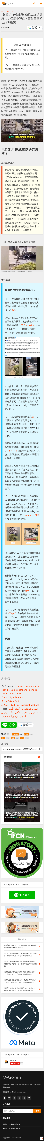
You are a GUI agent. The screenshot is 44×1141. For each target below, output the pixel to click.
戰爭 (13, 11)
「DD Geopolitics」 (28, 325)
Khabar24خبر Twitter (11, 701)
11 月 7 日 (12, 450)
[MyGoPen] (9, 4)
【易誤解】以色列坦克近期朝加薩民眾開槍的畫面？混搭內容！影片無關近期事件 (21, 796)
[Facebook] (4, 1098)
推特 (37, 515)
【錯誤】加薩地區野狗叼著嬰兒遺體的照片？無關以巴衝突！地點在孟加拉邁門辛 (21, 776)
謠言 (8, 11)
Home (2, 11)
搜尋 (37, 1111)
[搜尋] (34, 3)
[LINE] (19, 1098)
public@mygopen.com (18, 1092)
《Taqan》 (12, 613)
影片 (14, 310)
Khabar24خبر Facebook (13, 697)
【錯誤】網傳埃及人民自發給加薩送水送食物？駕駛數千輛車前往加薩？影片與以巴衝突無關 (21, 815)
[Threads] (24, 1098)
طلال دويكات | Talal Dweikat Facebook (20, 705)
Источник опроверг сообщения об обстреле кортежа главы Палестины (20, 690)
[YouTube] (9, 1098)
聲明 (27, 590)
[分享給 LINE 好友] (9, 725)
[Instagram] (14, 1098)
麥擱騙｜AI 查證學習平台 (11, 1129)
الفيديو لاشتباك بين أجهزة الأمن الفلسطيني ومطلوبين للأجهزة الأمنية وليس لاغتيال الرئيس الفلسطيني (21, 712)
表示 (34, 416)
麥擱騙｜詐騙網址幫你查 (11, 1124)
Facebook (27, 515)
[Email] (29, 1098)
